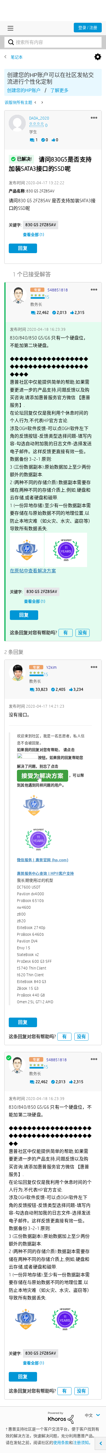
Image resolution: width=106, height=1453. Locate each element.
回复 (23, 248)
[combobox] (53, 42)
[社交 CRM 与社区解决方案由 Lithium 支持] (60, 1417)
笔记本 (17, 57)
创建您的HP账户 (24, 90)
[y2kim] (17, 672)
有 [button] (65, 633)
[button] (94, 117)
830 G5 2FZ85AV (40, 224)
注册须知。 (83, 1442)
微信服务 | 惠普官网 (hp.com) (42, 860)
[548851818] (18, 295)
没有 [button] (82, 633)
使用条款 (61, 1442)
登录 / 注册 (87, 27)
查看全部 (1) (33, 234)
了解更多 (59, 90)
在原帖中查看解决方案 (33, 571)
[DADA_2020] (17, 123)
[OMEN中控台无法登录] (35, 102)
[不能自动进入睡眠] (41, 102)
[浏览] (9, 28)
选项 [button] (98, 57)
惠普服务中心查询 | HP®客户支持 (45, 873)
